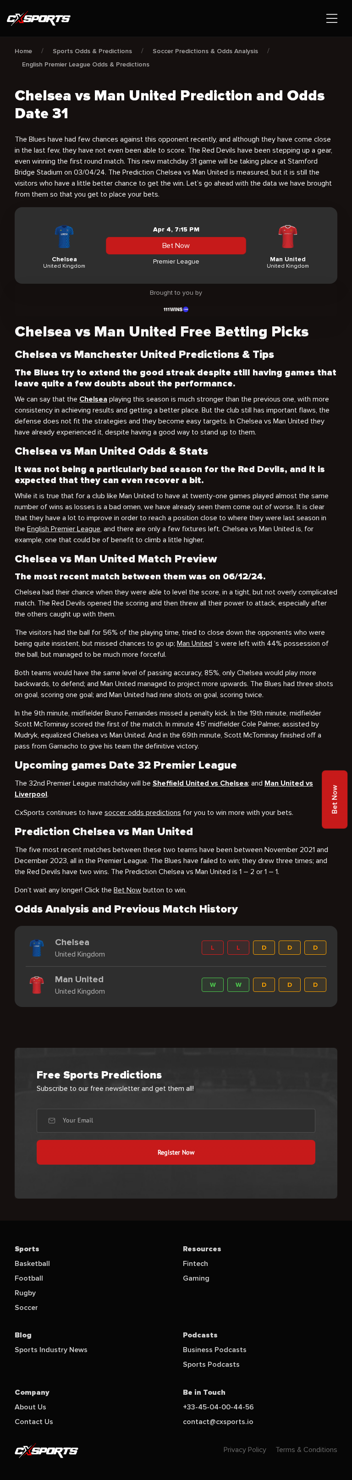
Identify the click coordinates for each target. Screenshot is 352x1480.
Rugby (25, 1293)
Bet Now (176, 245)
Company (32, 1392)
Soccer (26, 1307)
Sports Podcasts (211, 1364)
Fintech (195, 1263)
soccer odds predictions (142, 812)
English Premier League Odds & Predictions (85, 64)
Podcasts (200, 1335)
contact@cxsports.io (218, 1421)
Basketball (32, 1263)
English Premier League (63, 529)
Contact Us (34, 1421)
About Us (30, 1407)
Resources (202, 1249)
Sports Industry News (51, 1349)
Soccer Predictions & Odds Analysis (205, 51)
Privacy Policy (245, 1449)
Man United (194, 643)
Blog (23, 1335)
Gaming (196, 1278)
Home (23, 51)
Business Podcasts (215, 1349)
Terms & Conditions (306, 1449)
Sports (27, 1249)
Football (29, 1278)
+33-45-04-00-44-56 (218, 1407)
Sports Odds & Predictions (92, 51)
